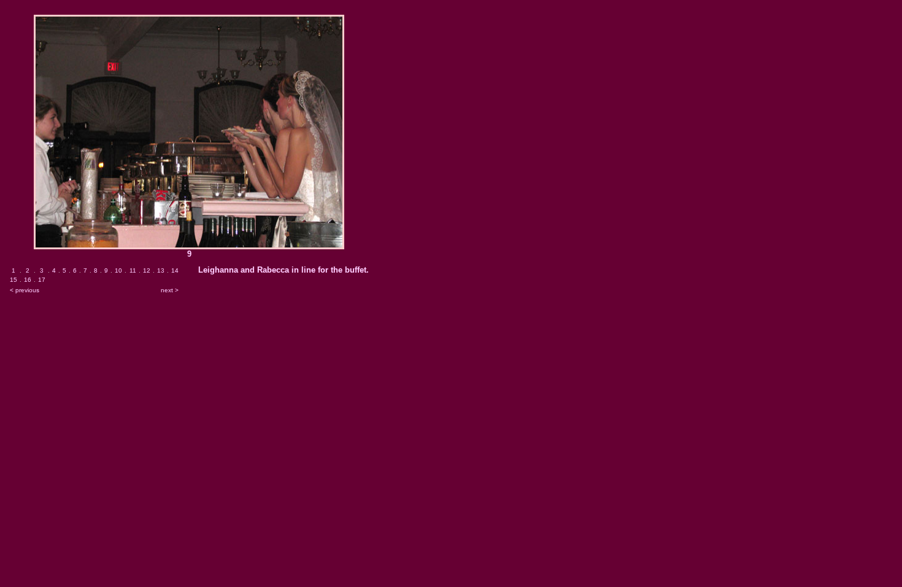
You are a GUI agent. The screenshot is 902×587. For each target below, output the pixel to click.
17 (41, 279)
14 (175, 270)
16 (27, 279)
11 (132, 270)
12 (146, 270)
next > (170, 290)
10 (118, 270)
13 (160, 270)
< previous (24, 290)
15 (13, 279)
